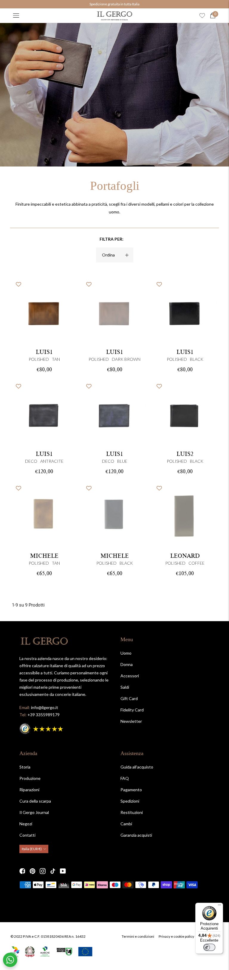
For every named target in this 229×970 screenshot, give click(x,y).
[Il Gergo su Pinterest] (32, 871)
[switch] (209, 947)
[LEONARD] (185, 515)
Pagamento (131, 789)
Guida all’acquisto (136, 766)
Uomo (125, 653)
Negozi (25, 823)
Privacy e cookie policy (176, 936)
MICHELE (44, 556)
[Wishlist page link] (202, 15)
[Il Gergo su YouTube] (63, 871)
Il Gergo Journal (34, 812)
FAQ (124, 778)
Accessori (129, 675)
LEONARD (185, 556)
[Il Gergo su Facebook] (22, 871)
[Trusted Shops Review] (41, 728)
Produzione (30, 778)
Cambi (126, 823)
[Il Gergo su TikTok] (53, 871)
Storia (24, 766)
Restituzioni (131, 812)
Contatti (27, 835)
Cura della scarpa (35, 801)
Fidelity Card (132, 709)
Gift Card (129, 698)
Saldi (124, 687)
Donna (126, 664)
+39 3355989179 (43, 714)
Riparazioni (29, 789)
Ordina (108, 254)
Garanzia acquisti (136, 835)
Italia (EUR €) (32, 849)
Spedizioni (129, 801)
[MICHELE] (44, 515)
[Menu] (16, 15)
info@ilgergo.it (44, 707)
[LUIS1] (114, 311)
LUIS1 (44, 352)
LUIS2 (185, 454)
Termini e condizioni (138, 936)
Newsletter (131, 721)
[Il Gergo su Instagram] (43, 871)
